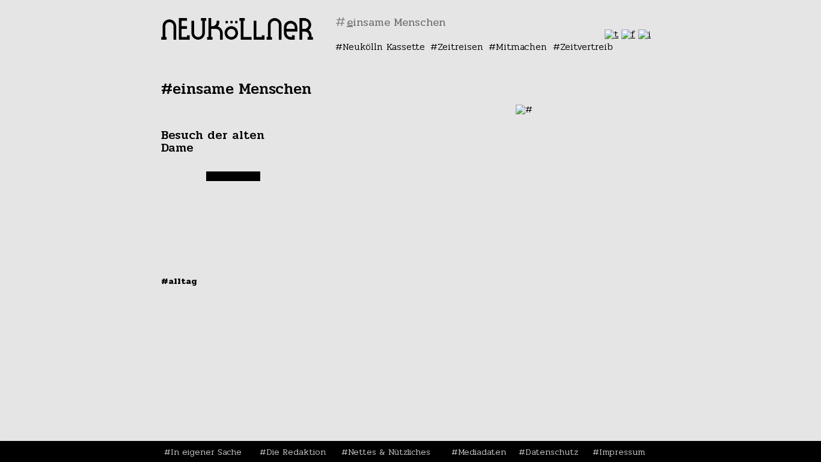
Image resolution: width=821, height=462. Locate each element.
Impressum (622, 451)
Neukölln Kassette (384, 46)
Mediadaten (482, 451)
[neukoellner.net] (237, 36)
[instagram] (644, 34)
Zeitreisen (460, 46)
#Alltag (179, 281)
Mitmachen (521, 46)
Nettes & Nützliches (389, 451)
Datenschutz (551, 451)
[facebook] (628, 34)
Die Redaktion (296, 451)
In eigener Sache (206, 451)
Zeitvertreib (586, 46)
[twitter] (611, 34)
